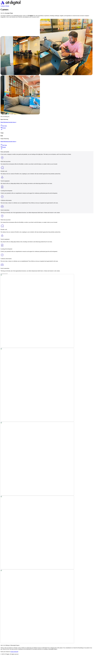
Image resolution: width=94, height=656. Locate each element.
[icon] (10, 4)
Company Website (5, 6)
